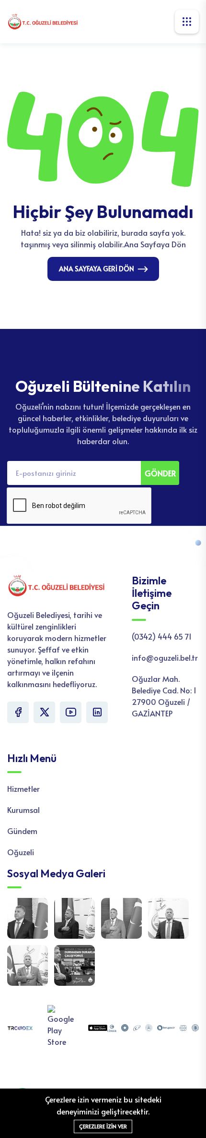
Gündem (22, 830)
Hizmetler (23, 788)
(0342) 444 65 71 (162, 636)
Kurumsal (23, 809)
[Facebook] (18, 712)
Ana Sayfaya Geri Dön (96, 268)
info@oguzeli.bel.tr (165, 657)
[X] (44, 712)
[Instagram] (97, 712)
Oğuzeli (20, 852)
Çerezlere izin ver (103, 1126)
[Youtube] (70, 712)
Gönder (160, 473)
